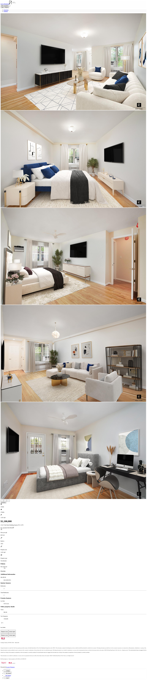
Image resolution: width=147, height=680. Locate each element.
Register (6, 7)
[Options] (2, 500)
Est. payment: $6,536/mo (7, 527)
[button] (73, 61)
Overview (6, 10)
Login (2, 7)
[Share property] (8, 500)
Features (6, 11)
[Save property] (5, 500)
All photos (3, 502)
